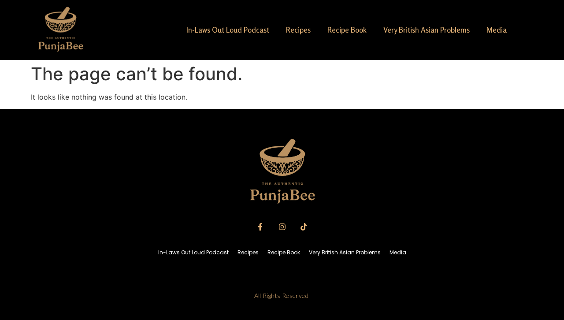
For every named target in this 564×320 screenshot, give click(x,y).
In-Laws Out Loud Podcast (227, 29)
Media (496, 29)
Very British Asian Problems (426, 29)
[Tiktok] (303, 226)
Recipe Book (347, 29)
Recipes (298, 29)
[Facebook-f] (260, 226)
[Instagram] (282, 226)
